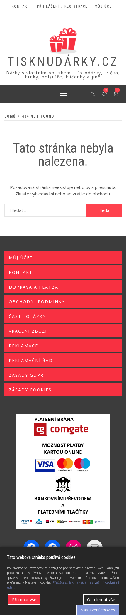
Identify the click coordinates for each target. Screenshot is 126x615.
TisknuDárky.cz (63, 61)
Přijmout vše (24, 599)
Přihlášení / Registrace (62, 6)
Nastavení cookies (97, 610)
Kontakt (21, 6)
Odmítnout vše (101, 599)
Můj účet (105, 6)
